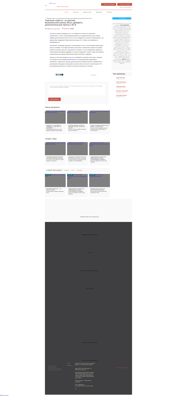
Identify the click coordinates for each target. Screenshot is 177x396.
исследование (117, 25)
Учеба (126, 29)
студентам (121, 26)
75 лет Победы (127, 48)
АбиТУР (67, 12)
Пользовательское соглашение (54, 368)
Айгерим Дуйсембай (55, 28)
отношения (120, 28)
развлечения (123, 57)
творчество (115, 53)
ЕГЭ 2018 (123, 41)
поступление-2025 (117, 57)
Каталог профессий (118, 44)
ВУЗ (123, 38)
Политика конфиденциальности (54, 370)
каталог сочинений (117, 48)
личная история (116, 26)
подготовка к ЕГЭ (119, 23)
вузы (126, 51)
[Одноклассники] (58, 74)
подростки (123, 60)
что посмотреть (119, 45)
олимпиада (120, 56)
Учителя (115, 56)
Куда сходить (119, 38)
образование (116, 40)
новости (124, 59)
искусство (127, 38)
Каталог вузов (116, 36)
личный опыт (119, 51)
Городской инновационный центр (89, 342)
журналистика (117, 47)
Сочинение (127, 52)
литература (115, 60)
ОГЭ (130, 23)
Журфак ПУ (109, 12)
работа (114, 23)
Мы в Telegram (122, 18)
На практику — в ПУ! (126, 53)
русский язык (120, 53)
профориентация (120, 37)
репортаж (125, 30)
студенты (116, 41)
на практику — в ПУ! (126, 44)
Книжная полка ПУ (126, 32)
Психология (127, 41)
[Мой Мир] (60, 74)
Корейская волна (123, 49)
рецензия (116, 30)
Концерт (128, 57)
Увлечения (99, 12)
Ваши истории (87, 12)
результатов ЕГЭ (72, 59)
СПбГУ (123, 51)
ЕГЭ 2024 (125, 55)
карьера (128, 34)
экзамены (128, 49)
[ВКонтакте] (56, 74)
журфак (114, 55)
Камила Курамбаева (121, 82)
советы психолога (116, 49)
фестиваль (128, 56)
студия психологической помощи (89, 360)
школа (124, 56)
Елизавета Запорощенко (122, 90)
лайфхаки (125, 37)
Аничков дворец (89, 288)
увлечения (128, 36)
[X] (62, 74)
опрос (119, 41)
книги (125, 26)
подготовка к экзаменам (118, 34)
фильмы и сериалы (118, 32)
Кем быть (75, 12)
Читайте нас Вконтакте (125, 4)
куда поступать (119, 33)
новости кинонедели (117, 59)
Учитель (129, 55)
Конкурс (123, 48)
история (117, 42)
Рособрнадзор (128, 60)
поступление (124, 25)
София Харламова (120, 86)
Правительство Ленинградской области (90, 270)
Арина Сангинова (120, 77)
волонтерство (121, 40)
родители (129, 26)
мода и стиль (126, 23)
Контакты (69, 365)
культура (119, 62)
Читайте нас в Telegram (109, 4)
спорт (128, 30)
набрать (52, 38)
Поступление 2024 (121, 29)
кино (127, 42)
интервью (121, 30)
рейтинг (118, 55)
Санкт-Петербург (125, 45)
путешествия (122, 36)
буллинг (129, 37)
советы (125, 34)
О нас (68, 363)
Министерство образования (119, 52)
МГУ (115, 38)
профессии (122, 63)
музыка (128, 59)
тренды (119, 60)
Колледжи (121, 55)
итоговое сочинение (126, 62)
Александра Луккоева (121, 95)
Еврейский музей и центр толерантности (89, 216)
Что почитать (115, 29)
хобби (129, 29)
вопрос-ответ (127, 40)
